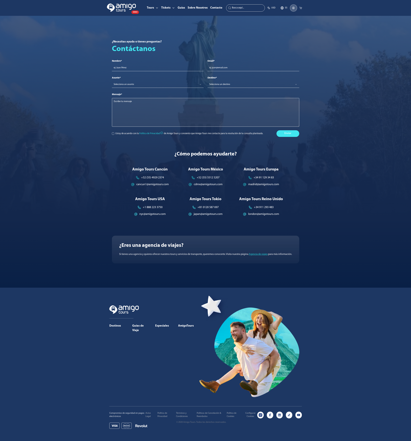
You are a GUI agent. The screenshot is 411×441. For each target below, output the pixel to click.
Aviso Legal (148, 415)
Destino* (212, 78)
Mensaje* (117, 94)
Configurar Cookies (250, 415)
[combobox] (158, 84)
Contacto (216, 7)
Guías (181, 7)
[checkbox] (113, 133)
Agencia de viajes (258, 254)
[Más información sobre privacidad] (161, 132)
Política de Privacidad (162, 415)
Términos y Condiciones (182, 415)
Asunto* (116, 78)
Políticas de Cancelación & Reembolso (209, 415)
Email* (211, 61)
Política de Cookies (231, 415)
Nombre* (117, 61)
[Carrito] (300, 8)
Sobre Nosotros (198, 7)
